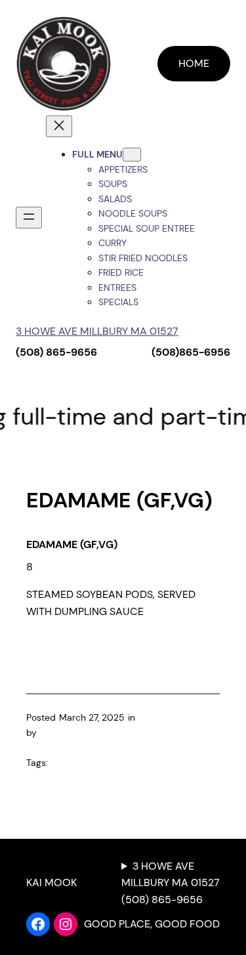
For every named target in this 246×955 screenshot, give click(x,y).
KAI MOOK (51, 882)
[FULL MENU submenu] (132, 154)
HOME (193, 63)
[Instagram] (65, 924)
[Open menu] (29, 217)
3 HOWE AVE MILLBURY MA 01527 (97, 331)
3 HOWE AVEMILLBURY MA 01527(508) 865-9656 (170, 882)
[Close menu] (59, 126)
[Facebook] (38, 924)
